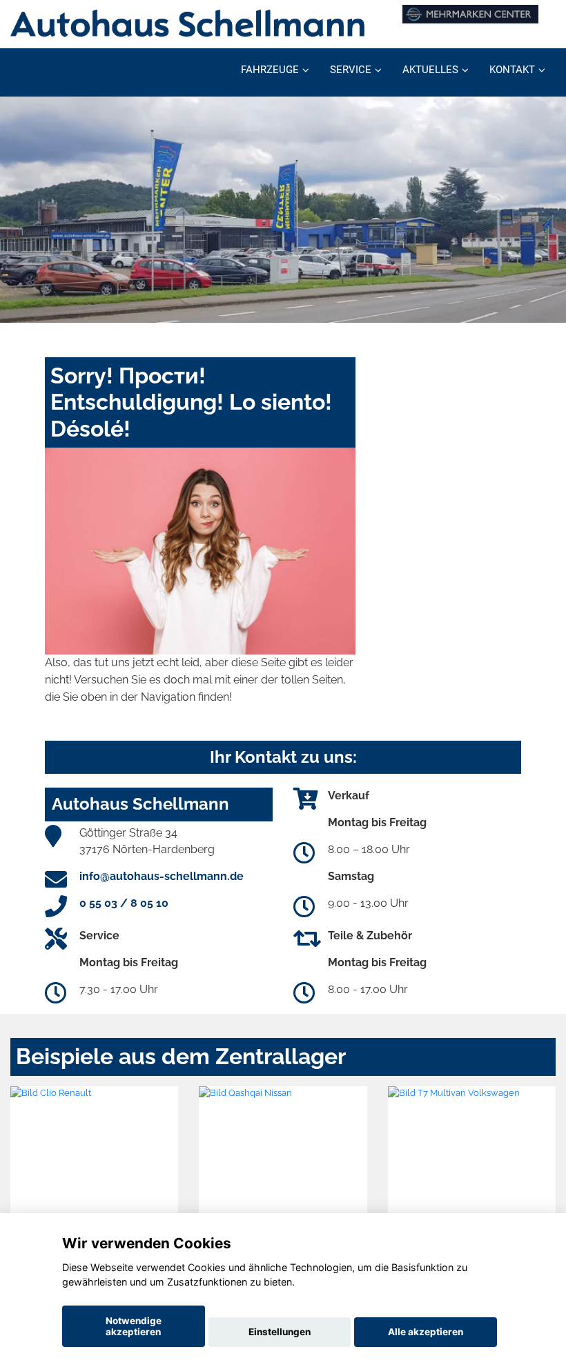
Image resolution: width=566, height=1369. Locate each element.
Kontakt (512, 69)
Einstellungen (279, 1331)
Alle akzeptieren (425, 1331)
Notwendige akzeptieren (134, 1326)
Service (350, 69)
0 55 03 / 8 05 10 (123, 903)
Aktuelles (430, 69)
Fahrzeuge (270, 69)
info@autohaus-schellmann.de (161, 876)
